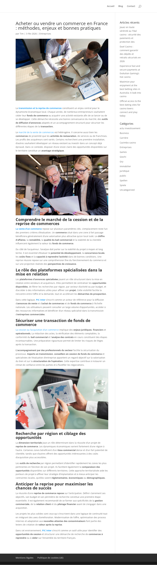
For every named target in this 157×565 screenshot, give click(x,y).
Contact (131, 6)
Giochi (123, 156)
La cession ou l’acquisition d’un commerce (37, 329)
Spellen (123, 180)
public (123, 175)
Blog (120, 6)
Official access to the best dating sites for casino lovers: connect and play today (130, 108)
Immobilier (125, 166)
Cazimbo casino (128, 142)
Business (124, 133)
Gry (121, 161)
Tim (22, 33)
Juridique (124, 170)
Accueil (110, 6)
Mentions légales (24, 557)
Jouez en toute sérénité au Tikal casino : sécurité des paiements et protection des (130, 34)
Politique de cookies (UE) (50, 557)
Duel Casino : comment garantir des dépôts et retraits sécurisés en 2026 (130, 54)
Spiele (123, 185)
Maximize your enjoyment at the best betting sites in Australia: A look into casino (130, 89)
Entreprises (45, 33)
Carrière (124, 137)
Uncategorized (127, 189)
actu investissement (130, 128)
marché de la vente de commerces (36, 132)
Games (123, 152)
